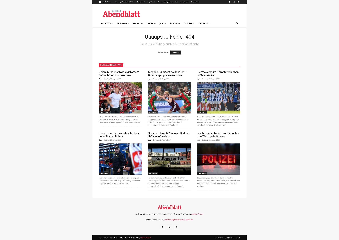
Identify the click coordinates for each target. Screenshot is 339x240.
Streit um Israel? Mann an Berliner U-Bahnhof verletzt (168, 135)
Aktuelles (106, 23)
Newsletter (141, 2)
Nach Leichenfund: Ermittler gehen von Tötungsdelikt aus (218, 135)
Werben (174, 23)
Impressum (195, 2)
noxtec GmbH (197, 214)
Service (136, 23)
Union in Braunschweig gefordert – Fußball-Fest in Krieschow (120, 73)
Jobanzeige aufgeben (164, 2)
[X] (238, 2)
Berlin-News (104, 112)
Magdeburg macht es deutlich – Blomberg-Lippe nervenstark (167, 73)
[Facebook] (229, 2)
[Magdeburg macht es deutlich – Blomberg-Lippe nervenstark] (169, 98)
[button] (237, 24)
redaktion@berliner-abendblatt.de (178, 219)
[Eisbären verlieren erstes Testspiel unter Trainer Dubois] (120, 159)
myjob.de (151, 2)
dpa (100, 79)
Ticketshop (189, 23)
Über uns (203, 23)
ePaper (149, 23)
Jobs (161, 23)
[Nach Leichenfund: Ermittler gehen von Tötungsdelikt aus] (218, 159)
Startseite (175, 52)
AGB (175, 2)
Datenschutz (184, 2)
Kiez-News (122, 23)
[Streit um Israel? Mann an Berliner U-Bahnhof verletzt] (169, 159)
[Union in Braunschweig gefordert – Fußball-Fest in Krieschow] (120, 98)
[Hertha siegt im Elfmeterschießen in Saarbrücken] (218, 98)
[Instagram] (234, 2)
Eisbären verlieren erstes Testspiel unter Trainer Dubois (120, 135)
